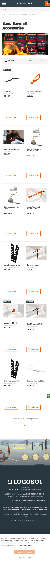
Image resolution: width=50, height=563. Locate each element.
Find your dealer (14, 489)
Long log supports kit (12, 265)
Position (30, 61)
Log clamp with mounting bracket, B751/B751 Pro (36, 324)
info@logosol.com (37, 496)
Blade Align (8, 91)
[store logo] (25, 3)
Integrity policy (25, 489)
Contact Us (25, 487)
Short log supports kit (12, 381)
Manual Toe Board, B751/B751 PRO (33, 208)
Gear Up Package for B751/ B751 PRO (34, 150)
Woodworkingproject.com (29, 503)
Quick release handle (11, 149)
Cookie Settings (37, 489)
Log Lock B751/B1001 (34, 91)
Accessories (13, 15)
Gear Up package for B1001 (11, 208)
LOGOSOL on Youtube (28, 501)
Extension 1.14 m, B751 (35, 381)
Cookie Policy (28, 545)
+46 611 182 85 (25, 496)
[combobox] (25, 9)
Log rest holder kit (10, 323)
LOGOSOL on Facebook (12, 501)
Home (4, 15)
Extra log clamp (32, 265)
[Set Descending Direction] (38, 61)
